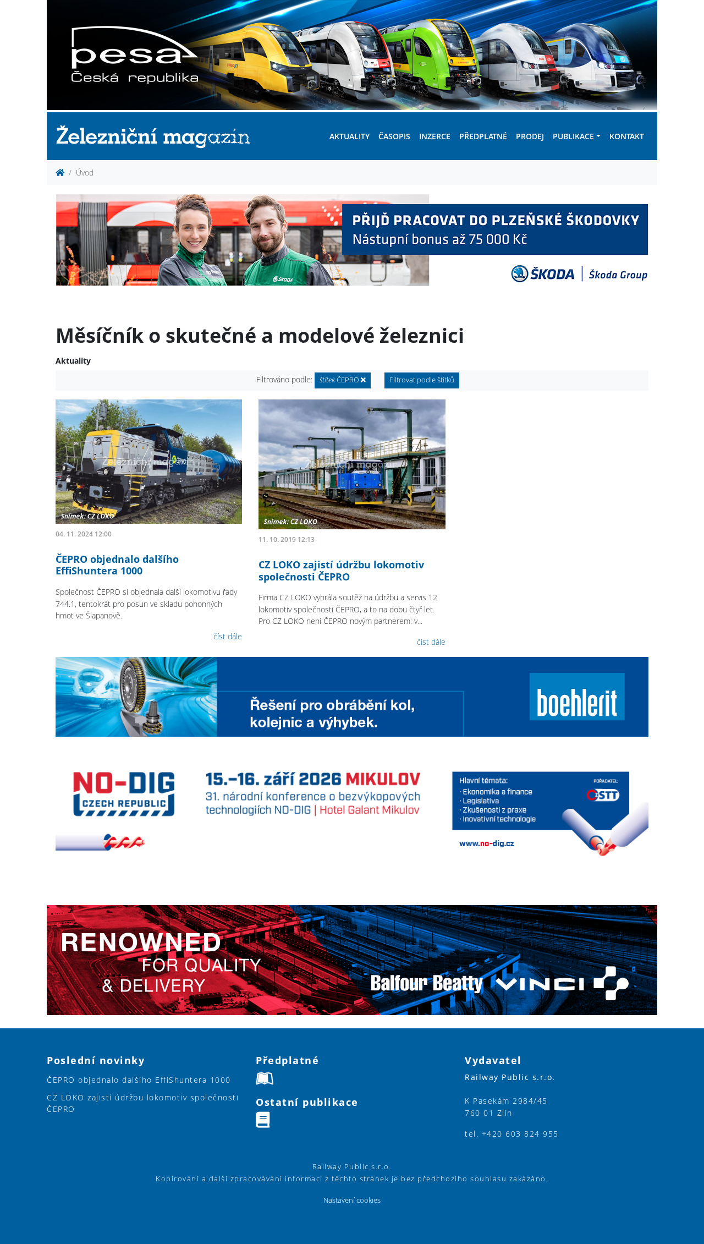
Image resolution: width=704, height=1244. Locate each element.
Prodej (530, 136)
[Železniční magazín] (158, 136)
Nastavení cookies (352, 1200)
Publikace (573, 136)
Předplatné (483, 136)
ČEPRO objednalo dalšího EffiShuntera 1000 (117, 565)
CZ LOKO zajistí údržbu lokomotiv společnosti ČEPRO (341, 570)
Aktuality (349, 136)
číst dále (227, 636)
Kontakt (626, 136)
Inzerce (434, 136)
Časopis (394, 136)
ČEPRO (340, 380)
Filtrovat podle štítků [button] (421, 380)
